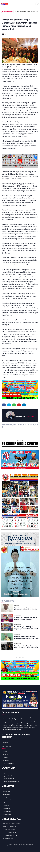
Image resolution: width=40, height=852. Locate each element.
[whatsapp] (14, 405)
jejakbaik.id (6, 806)
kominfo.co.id (6, 791)
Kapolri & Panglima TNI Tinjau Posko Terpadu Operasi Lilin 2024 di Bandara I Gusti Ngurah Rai (26, 628)
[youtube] (15, 848)
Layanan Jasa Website (8, 779)
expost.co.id (6, 794)
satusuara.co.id (7, 803)
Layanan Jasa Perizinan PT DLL (11, 781)
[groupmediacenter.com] (4, 5)
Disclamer (5, 757)
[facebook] (4, 405)
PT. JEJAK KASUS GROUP (9, 827)
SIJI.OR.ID (5, 742)
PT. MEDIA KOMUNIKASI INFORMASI (12, 824)
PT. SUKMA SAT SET (8, 838)
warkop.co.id (6, 797)
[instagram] (13, 848)
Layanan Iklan (6, 773)
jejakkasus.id (6, 808)
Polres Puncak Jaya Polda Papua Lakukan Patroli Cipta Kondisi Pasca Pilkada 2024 (26, 647)
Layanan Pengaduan (8, 776)
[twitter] (9, 405)
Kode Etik (5, 754)
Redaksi (5, 752)
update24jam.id (7, 814)
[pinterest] (19, 405)
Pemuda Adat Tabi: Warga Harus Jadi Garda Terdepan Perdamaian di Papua (25, 609)
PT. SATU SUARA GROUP (9, 833)
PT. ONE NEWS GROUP (9, 830)
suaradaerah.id (7, 811)
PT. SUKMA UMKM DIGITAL (10, 835)
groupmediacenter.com (25, 845)
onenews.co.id (7, 800)
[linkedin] (24, 405)
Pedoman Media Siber (9, 763)
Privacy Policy (6, 760)
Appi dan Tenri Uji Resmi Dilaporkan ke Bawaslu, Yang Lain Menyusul (25, 618)
